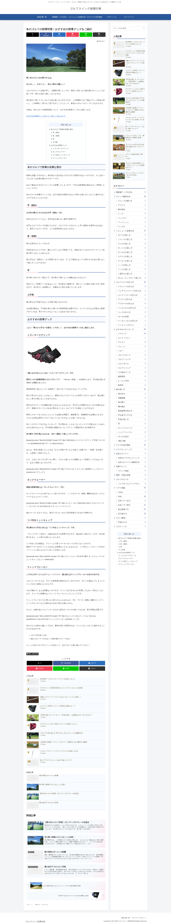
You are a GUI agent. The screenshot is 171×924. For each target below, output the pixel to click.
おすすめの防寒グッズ (59, 145)
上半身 (55, 142)
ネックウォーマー (59, 152)
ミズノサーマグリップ (61, 148)
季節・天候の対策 (33, 654)
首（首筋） (57, 136)
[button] (99, 34)
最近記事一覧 (126, 918)
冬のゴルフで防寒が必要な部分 (62, 129)
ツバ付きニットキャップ (61, 155)
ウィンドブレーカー (60, 158)
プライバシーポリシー (139, 918)
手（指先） (57, 132)
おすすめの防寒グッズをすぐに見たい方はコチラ (46, 116)
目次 (63, 125)
